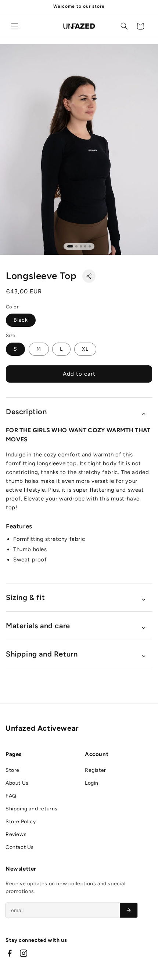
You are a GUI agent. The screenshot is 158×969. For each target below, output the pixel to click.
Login (91, 783)
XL (85, 349)
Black (21, 320)
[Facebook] (10, 953)
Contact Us (20, 847)
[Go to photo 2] (76, 246)
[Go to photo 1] (70, 246)
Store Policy (21, 821)
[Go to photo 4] (85, 246)
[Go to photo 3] (81, 246)
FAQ (11, 796)
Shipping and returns (32, 809)
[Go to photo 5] (90, 246)
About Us (17, 783)
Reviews (16, 834)
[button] (15, 26)
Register (95, 770)
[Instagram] (23, 953)
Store (12, 770)
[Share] (89, 276)
